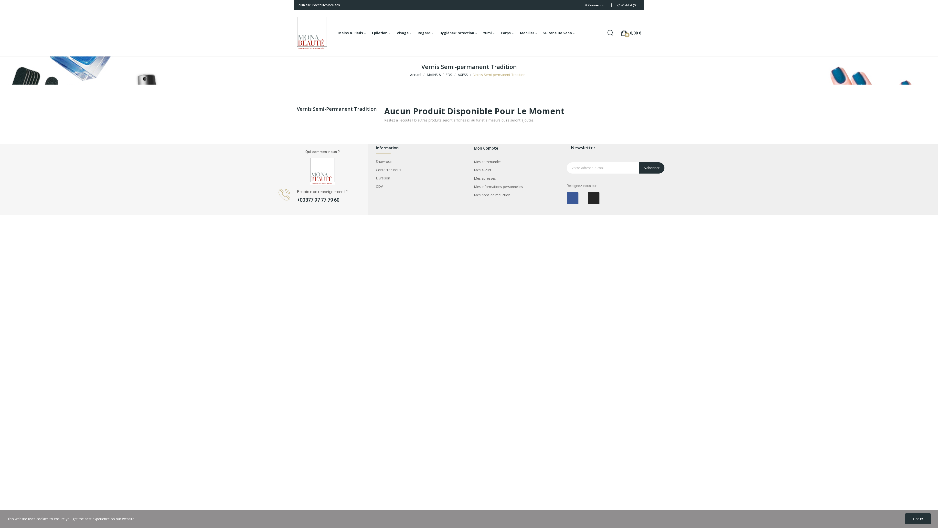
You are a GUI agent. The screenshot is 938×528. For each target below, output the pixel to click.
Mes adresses (485, 178)
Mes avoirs (482, 170)
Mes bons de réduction (492, 195)
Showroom (385, 161)
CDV (379, 186)
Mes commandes (487, 161)
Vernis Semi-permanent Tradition (337, 109)
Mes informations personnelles (498, 186)
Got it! (918, 519)
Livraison (383, 178)
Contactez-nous (388, 169)
